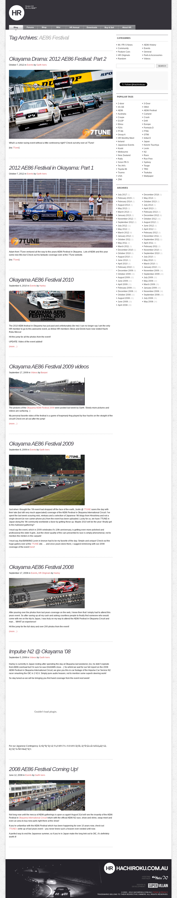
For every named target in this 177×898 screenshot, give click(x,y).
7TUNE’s (13, 829)
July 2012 (122, 225)
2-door (121, 103)
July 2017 (122, 194)
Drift (146, 121)
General (147, 52)
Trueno (121, 172)
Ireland (121, 141)
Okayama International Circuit (33, 818)
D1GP (121, 121)
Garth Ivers (41, 65)
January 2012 (124, 236)
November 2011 (151, 236)
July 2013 (148, 205)
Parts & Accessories (153, 55)
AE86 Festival (150, 110)
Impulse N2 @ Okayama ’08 (39, 651)
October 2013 (150, 201)
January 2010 (150, 267)
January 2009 (150, 288)
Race (146, 155)
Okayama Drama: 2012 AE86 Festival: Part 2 (57, 59)
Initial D (147, 138)
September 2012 (126, 222)
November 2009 (151, 270)
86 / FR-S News (125, 45)
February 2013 (151, 212)
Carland (147, 114)
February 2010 (125, 267)
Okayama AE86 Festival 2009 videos (49, 366)
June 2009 (123, 281)
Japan (147, 141)
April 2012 (148, 229)
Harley (42, 286)
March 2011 (123, 246)
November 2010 (151, 250)
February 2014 (125, 201)
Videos (34, 372)
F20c (120, 127)
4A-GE (121, 107)
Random (122, 58)
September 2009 (152, 274)
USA (120, 176)
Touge (147, 165)
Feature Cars (124, 52)
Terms (156, 892)
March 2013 (123, 212)
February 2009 (125, 288)
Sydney (147, 162)
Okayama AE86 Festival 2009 (40, 408)
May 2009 (148, 281)
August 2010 (124, 257)
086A (146, 107)
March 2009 (149, 284)
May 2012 (122, 229)
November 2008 (151, 291)
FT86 (146, 131)
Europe (147, 124)
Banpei (44, 372)
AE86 (120, 110)
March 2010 (149, 263)
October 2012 (150, 219)
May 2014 (148, 198)
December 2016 (151, 194)
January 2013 (124, 215)
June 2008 (123, 301)
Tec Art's (121, 165)
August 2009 (124, 277)
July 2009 (148, 277)
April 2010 (123, 263)
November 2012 (125, 219)
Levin (146, 148)
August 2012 (150, 222)
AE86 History (150, 45)
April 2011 (148, 243)
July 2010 (148, 257)
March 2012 (123, 232)
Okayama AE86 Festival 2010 (41, 280)
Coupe (121, 117)
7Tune (16, 148)
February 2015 (125, 198)
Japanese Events (126, 145)
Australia (122, 114)
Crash (147, 117)
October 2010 (124, 253)
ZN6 (120, 179)
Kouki (120, 148)
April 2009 (123, 284)
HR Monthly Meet (126, 138)
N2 (145, 152)
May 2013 (122, 208)
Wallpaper (148, 176)
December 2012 (151, 215)
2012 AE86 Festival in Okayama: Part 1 (51, 168)
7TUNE (87, 509)
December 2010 (125, 250)
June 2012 (149, 225)
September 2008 (152, 295)
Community (123, 48)
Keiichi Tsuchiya (151, 145)
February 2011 (150, 246)
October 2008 (124, 295)
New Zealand (124, 155)
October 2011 (124, 239)
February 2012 (151, 232)
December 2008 (125, 291)
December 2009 (125, 270)
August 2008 (124, 298)
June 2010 (123, 260)
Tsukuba (148, 172)
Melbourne (123, 152)
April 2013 (148, 208)
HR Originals (44, 573)
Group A (121, 134)
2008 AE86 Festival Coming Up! (43, 769)
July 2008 (148, 298)
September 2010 (152, 253)
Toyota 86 (122, 169)
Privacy (164, 892)
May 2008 (148, 301)
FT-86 (120, 131)
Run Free (148, 159)
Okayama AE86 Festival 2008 (41, 567)
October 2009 (124, 274)
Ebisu (120, 124)
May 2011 (122, 243)
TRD (146, 169)
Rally (120, 159)
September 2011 (151, 239)
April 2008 (123, 305)
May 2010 (148, 260)
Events (30, 65)
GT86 (146, 134)
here (32, 547)
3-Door (147, 103)
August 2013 (124, 205)
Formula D (149, 127)
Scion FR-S (123, 162)
